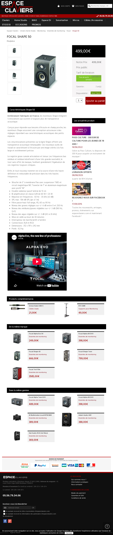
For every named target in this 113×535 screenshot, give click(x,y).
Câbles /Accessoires (93, 20)
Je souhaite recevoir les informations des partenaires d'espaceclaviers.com (31, 514)
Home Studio (20, 20)
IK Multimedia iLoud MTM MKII (40, 415)
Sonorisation (62, 20)
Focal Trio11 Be (34, 369)
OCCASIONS (21, 24)
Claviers (6, 20)
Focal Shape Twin (85, 351)
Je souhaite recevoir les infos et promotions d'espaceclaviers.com (28, 511)
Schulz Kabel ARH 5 (36, 305)
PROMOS (36, 24)
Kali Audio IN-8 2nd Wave (38, 433)
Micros (76, 20)
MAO (34, 20)
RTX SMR (82, 305)
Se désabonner (8, 516)
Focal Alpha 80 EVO (86, 333)
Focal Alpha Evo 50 (36, 333)
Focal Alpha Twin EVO (37, 397)
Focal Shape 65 (35, 351)
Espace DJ (46, 20)
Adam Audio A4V (85, 415)
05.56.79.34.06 (12, 495)
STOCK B (6, 24)
